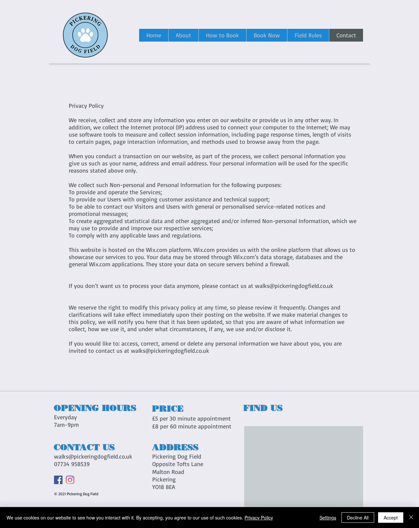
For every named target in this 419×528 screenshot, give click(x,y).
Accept (391, 517)
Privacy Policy (259, 517)
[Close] (411, 517)
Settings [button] (327, 517)
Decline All (358, 517)
